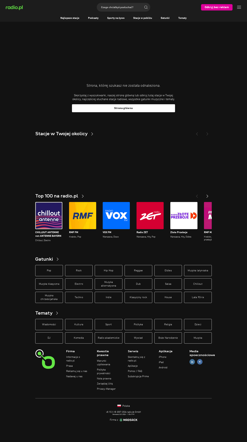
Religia (168, 324)
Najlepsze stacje (69, 18)
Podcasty (93, 18)
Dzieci (198, 324)
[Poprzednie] (197, 194)
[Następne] (207, 194)
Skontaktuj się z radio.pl (136, 359)
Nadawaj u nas (74, 376)
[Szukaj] (146, 7)
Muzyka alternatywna (108, 284)
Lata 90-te (198, 297)
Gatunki (165, 18)
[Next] (207, 132)
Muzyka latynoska (198, 270)
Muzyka (198, 338)
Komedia (79, 338)
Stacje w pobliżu (142, 18)
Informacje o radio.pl (73, 359)
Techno (79, 297)
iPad (161, 362)
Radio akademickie (108, 338)
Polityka (138, 324)
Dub (138, 284)
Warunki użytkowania (103, 363)
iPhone (162, 357)
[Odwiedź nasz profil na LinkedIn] (192, 362)
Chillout (198, 284)
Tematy (182, 18)
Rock (79, 270)
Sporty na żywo (116, 18)
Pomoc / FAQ (135, 371)
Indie (109, 297)
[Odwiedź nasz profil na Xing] (199, 362)
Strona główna (123, 108)
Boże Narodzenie (168, 338)
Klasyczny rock (138, 297)
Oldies (168, 270)
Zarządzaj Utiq (105, 383)
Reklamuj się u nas (76, 371)
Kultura (78, 324)
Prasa (69, 366)
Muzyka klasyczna (49, 284)
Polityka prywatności (103, 372)
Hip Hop (108, 270)
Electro (79, 284)
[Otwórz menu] (239, 7)
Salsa (168, 284)
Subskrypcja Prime (138, 376)
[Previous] (197, 132)
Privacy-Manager (106, 389)
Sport (108, 324)
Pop (49, 270)
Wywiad (138, 338)
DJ (49, 338)
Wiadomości (49, 324)
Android (163, 367)
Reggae (138, 270)
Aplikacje (133, 366)
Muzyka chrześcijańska (49, 297)
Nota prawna (104, 378)
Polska (126, 406)
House (168, 297)
